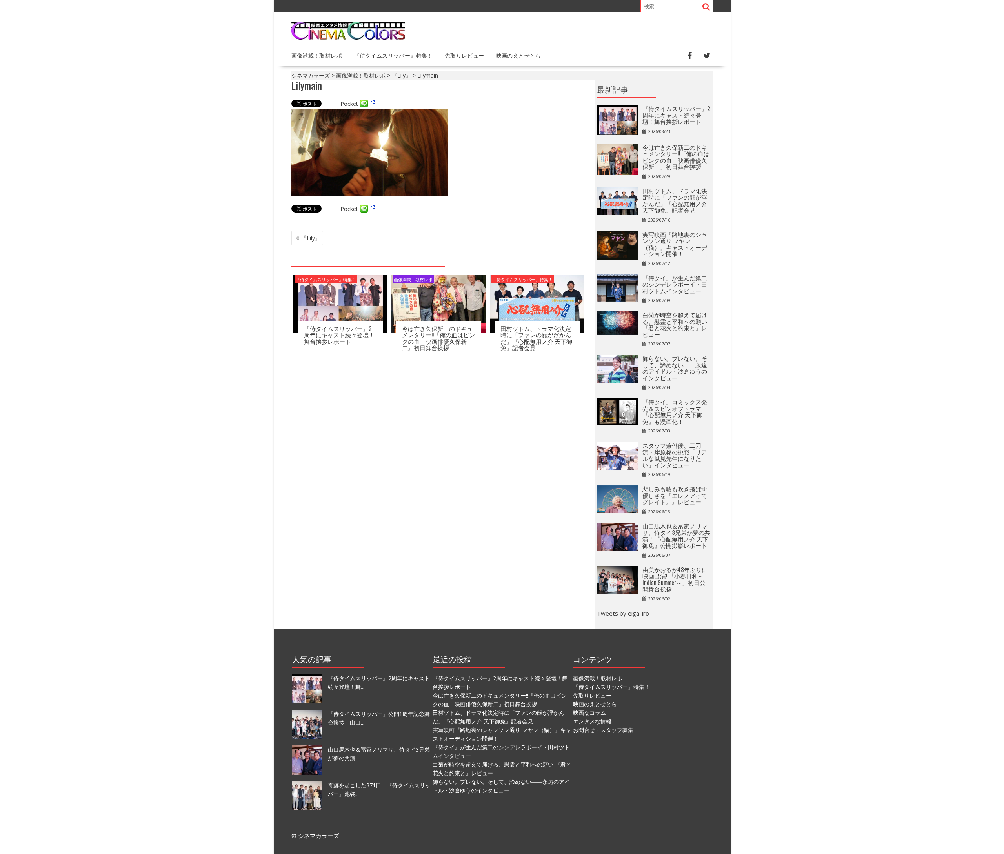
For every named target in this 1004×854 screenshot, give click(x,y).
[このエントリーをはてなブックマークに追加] (373, 103)
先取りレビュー (464, 55)
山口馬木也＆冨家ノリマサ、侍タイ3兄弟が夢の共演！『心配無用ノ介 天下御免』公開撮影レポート (676, 535)
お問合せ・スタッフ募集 (603, 730)
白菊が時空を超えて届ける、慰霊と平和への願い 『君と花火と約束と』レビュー (674, 324)
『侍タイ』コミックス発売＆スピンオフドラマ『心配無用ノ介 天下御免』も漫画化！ (674, 411)
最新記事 (612, 89)
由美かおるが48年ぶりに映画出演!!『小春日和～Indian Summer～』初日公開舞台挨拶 (675, 579)
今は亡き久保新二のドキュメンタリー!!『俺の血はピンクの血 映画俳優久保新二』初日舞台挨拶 (438, 338)
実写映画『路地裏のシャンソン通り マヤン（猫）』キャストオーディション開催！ (674, 244)
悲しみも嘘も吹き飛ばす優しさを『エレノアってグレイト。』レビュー (674, 495)
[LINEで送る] (364, 103)
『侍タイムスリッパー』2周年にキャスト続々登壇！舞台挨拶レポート (339, 334)
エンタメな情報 (592, 721)
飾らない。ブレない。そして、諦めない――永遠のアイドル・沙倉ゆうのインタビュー (674, 368)
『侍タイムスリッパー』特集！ (393, 55)
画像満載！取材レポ (316, 55)
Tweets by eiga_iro (623, 613)
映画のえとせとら (518, 55)
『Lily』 (310, 238)
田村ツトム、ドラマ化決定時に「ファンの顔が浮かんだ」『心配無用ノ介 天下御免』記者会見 (536, 338)
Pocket (349, 103)
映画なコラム (589, 712)
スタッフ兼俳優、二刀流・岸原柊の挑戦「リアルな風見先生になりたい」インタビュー (674, 455)
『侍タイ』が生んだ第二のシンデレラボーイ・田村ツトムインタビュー (674, 284)
